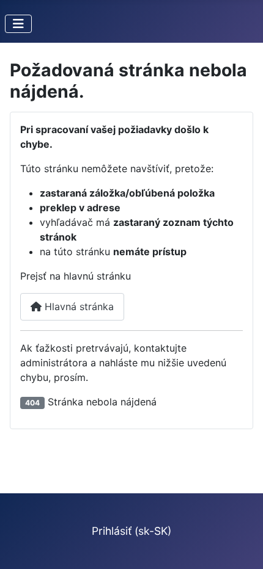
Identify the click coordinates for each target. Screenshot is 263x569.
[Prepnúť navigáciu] (18, 24)
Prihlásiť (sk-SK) (131, 530)
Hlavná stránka (78, 306)
